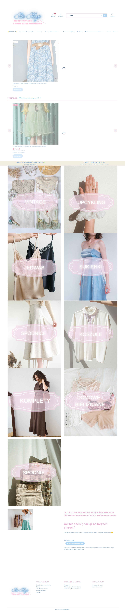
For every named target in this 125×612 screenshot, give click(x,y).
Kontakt (38, 592)
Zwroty (38, 587)
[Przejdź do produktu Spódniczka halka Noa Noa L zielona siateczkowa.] (35, 124)
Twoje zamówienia (97, 585)
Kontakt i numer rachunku (43, 585)
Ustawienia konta (97, 587)
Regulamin (67, 585)
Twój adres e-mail (69, 540)
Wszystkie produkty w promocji (29, 98)
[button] (105, 15)
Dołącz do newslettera (75, 543)
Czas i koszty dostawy (42, 588)
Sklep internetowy (62, 609)
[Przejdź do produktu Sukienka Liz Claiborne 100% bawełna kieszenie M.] (35, 61)
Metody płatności (41, 590)
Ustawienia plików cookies (71, 588)
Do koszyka (17, 89)
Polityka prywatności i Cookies (72, 587)
